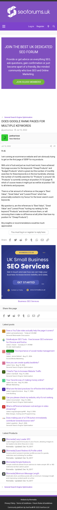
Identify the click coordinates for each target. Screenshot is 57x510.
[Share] (51, 146)
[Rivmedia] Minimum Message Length (22, 473)
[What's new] (48, 26)
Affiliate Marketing (12, 385)
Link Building (11, 393)
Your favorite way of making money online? (25, 380)
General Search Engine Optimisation (19, 367)
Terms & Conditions (23, 503)
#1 (55, 146)
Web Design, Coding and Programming (20, 414)
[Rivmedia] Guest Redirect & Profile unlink (24, 451)
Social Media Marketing (15, 359)
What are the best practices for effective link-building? (29, 389)
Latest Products (10, 433)
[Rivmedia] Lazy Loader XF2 (18, 439)
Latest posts (8, 324)
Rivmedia (33, 500)
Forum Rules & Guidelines (42, 503)
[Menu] (4, 26)
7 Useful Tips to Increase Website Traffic (23, 371)
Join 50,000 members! (28, 82)
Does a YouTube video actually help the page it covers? (30, 330)
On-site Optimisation (13, 347)
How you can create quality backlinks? (22, 362)
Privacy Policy (10, 503)
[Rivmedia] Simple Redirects (18, 462)
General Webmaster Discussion (18, 335)
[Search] (53, 26)
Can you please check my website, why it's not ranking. (29, 397)
